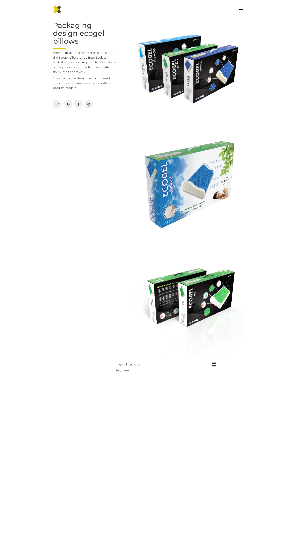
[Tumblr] (78, 104)
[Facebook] (68, 104)
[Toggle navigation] (240, 9)
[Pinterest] (88, 104)
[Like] (57, 104)
